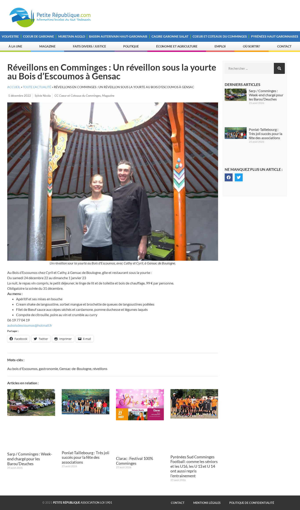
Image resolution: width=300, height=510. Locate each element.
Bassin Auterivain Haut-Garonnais (118, 36)
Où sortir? (251, 46)
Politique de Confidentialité (251, 503)
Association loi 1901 (82, 502)
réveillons (100, 368)
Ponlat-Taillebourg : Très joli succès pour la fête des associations (85, 457)
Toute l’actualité (37, 87)
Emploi (220, 46)
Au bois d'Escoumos (22, 368)
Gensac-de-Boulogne (75, 368)
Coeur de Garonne (38, 36)
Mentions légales (206, 503)
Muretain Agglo (71, 36)
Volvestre (10, 36)
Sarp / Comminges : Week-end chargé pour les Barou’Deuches (29, 459)
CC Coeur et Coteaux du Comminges (77, 95)
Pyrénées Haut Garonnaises (274, 36)
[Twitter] (239, 177)
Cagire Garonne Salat (170, 36)
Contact (284, 46)
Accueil (13, 87)
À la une (15, 46)
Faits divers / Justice (89, 46)
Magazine (47, 46)
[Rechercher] (279, 68)
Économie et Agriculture (176, 46)
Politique (131, 46)
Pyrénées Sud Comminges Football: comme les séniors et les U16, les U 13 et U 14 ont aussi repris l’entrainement (194, 466)
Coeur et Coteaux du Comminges (220, 36)
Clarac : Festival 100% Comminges (134, 461)
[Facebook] (229, 177)
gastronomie (48, 368)
